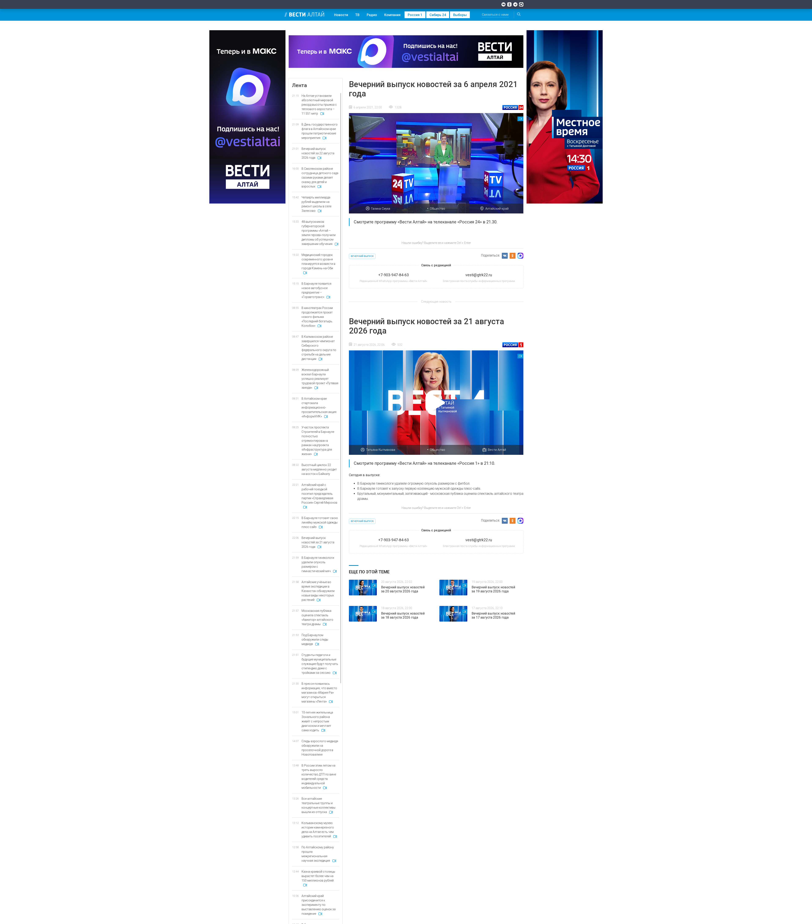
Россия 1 (415, 15)
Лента (299, 85)
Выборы (460, 15)
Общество (437, 208)
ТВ (357, 15)
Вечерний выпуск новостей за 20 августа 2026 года (403, 589)
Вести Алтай (497, 450)
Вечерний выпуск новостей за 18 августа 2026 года (403, 615)
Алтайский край (497, 208)
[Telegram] (515, 4)
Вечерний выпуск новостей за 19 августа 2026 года (493, 589)
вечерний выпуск (362, 256)
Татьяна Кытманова (380, 450)
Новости (341, 15)
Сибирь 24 (437, 15)
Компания (392, 15)
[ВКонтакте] (503, 4)
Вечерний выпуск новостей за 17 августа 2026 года (493, 615)
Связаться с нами (495, 14)
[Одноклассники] (509, 4)
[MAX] (521, 4)
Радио (372, 15)
